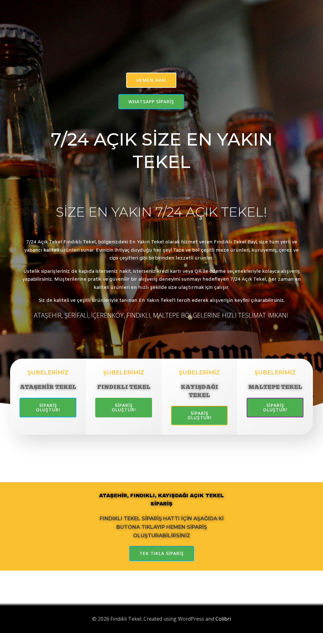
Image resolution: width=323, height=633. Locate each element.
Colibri (223, 618)
